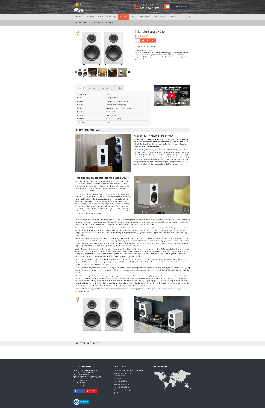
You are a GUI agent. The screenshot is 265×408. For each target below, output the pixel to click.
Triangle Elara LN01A (145, 51)
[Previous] (76, 72)
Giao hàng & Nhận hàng (121, 384)
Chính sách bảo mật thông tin (123, 390)
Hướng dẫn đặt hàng (120, 381)
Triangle (109, 94)
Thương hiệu (111, 17)
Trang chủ (79, 17)
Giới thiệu (90, 17)
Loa (159, 46)
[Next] (129, 72)
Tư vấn (163, 17)
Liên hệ (172, 17)
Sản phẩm (123, 17)
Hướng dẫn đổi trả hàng (121, 387)
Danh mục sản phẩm (150, 46)
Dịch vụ (133, 17)
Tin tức (100, 17)
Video (155, 17)
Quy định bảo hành (120, 393)
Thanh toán (117, 378)
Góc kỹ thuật (144, 17)
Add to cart (149, 40)
